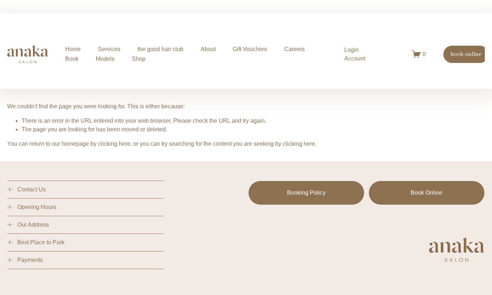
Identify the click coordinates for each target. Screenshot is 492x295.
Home (73, 49)
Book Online (426, 193)
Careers (294, 49)
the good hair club (160, 49)
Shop (139, 59)
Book (72, 59)
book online (466, 54)
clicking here (114, 144)
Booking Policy (306, 193)
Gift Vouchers (250, 49)
